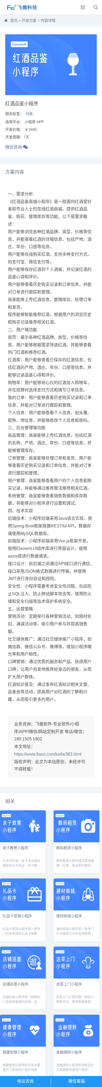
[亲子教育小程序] (23, 841)
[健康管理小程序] (23, 1045)
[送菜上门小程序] (76, 977)
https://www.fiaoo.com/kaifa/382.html (47, 754)
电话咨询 (25, 1081)
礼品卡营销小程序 (17, 915)
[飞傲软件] (22, 7)
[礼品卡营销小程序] (23, 909)
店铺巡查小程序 (15, 983)
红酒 (29, 114)
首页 (14, 20)
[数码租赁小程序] (76, 841)
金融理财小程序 (69, 1052)
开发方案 (29, 20)
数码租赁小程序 (69, 847)
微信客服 (76, 1081)
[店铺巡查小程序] (23, 977)
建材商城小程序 (69, 915)
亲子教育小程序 (15, 847)
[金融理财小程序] (76, 1045)
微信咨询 (14, 147)
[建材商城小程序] (76, 909)
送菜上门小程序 (69, 983)
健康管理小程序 (15, 1052)
